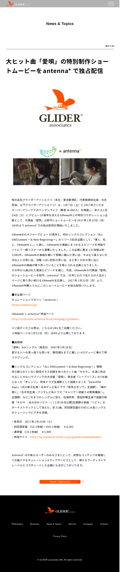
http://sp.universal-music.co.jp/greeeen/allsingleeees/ (65, 437)
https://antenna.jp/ (24, 305)
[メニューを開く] (111, 3)
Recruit (72, 524)
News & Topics (54, 524)
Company (88, 524)
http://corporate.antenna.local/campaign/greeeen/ (45, 319)
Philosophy (17, 524)
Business (34, 524)
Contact (104, 524)
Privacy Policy (60, 536)
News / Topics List (60, 481)
